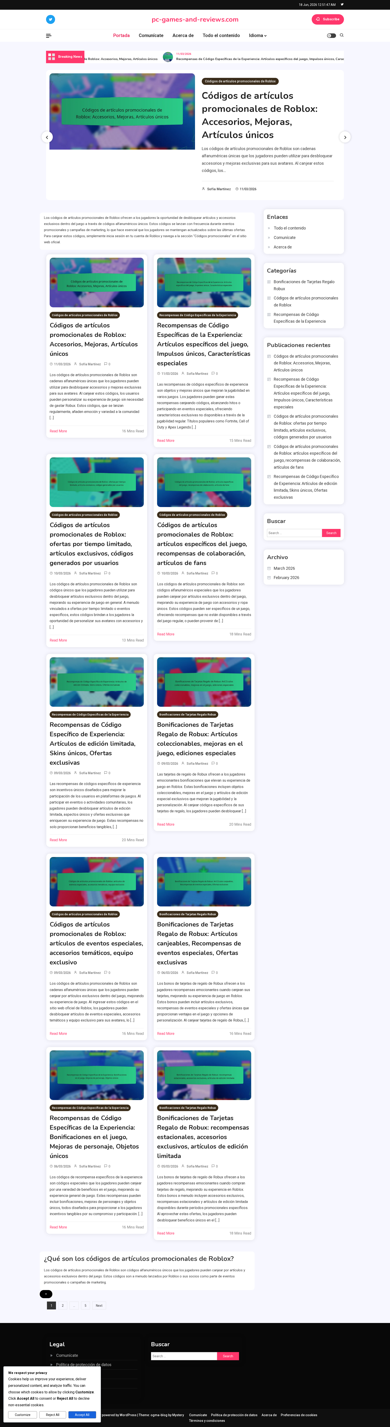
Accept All (82, 1415)
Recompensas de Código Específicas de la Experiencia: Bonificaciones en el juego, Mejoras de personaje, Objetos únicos (94, 1137)
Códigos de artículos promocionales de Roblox (240, 81)
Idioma (256, 35)
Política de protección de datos (83, 1364)
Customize (22, 1415)
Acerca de (183, 35)
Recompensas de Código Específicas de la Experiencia (197, 315)
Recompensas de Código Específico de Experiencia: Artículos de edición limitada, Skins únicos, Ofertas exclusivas (92, 743)
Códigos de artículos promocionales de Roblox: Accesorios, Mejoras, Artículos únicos (260, 115)
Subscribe (331, 19)
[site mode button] (331, 35)
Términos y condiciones (207, 1420)
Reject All (52, 1415)
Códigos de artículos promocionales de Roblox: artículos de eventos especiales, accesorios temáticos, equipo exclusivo (96, 943)
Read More (58, 431)
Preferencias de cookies (299, 1415)
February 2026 (286, 577)
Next (99, 1305)
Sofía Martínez (219, 189)
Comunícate (151, 35)
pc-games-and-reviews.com (195, 19)
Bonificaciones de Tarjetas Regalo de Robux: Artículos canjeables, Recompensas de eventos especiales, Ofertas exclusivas (199, 943)
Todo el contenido (221, 35)
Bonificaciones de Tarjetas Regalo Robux (187, 714)
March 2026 (284, 568)
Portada (121, 35)
